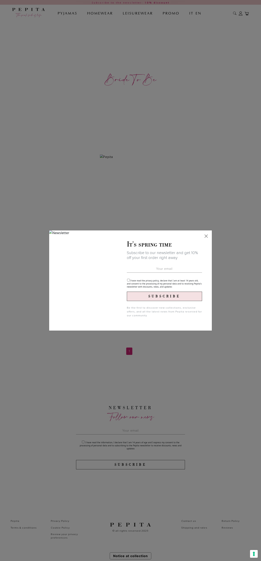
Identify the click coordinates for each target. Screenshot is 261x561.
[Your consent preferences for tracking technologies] (254, 554)
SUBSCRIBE (164, 296)
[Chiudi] (206, 236)
